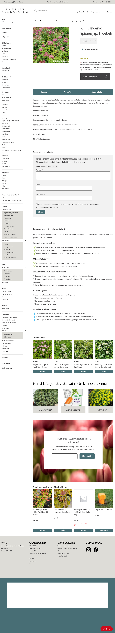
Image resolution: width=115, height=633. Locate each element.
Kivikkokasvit (6, 126)
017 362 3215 (33, 545)
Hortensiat (7, 218)
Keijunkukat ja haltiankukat (10, 120)
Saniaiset (4, 161)
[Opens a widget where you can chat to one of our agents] (106, 629)
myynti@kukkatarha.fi (35, 548)
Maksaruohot (6, 139)
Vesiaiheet (5, 351)
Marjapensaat (6, 240)
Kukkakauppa (6, 43)
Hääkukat (5, 51)
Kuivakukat (5, 56)
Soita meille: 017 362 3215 (102, 2)
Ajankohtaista (18, 2)
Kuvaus (44, 92)
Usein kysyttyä (7, 368)
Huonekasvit (6, 68)
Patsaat (4, 346)
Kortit (3, 53)
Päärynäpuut (8, 279)
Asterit (4, 112)
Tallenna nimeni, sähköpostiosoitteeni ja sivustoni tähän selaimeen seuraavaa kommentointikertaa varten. (67, 205)
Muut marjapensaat (10, 257)
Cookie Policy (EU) (63, 553)
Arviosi (39, 170)
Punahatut (5, 155)
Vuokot (4, 163)
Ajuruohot (5, 107)
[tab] (44, 92)
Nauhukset (5, 144)
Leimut (4, 136)
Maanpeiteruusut (7, 294)
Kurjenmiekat (6, 128)
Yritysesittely (8, 2)
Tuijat (3, 186)
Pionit (3, 153)
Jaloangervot (6, 118)
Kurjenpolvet (6, 131)
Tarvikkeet (5, 314)
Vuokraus (5, 357)
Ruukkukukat (6, 76)
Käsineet (4, 325)
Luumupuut (7, 273)
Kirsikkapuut (8, 271)
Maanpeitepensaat (10, 234)
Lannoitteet (5, 328)
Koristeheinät (6, 87)
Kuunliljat (5, 134)
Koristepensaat (6, 209)
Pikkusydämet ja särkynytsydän (11, 150)
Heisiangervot (8, 215)
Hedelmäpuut (6, 267)
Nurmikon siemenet (8, 340)
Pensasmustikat (9, 252)
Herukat (6, 244)
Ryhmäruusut (6, 299)
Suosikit (97, 12)
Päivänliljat (5, 158)
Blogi (3, 19)
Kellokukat (5, 123)
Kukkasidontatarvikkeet (9, 59)
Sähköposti (41, 194)
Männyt (4, 180)
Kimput (4, 45)
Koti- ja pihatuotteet (8, 320)
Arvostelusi (41, 166)
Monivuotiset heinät (8, 142)
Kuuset (4, 178)
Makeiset (5, 61)
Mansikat (7, 249)
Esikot (4, 115)
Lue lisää (83, 530)
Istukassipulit (6, 100)
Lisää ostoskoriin (90, 77)
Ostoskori (110, 12)
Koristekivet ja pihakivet (9, 317)
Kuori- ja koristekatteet (9, 322)
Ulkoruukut (5, 308)
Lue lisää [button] (42, 371)
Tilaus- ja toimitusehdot (65, 545)
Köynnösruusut (6, 291)
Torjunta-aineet (7, 343)
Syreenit (6, 231)
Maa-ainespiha (8, 334)
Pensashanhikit (8, 228)
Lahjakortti (5, 36)
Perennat (5, 104)
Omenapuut (8, 276)
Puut (3, 264)
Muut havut (5, 188)
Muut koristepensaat (10, 237)
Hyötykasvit (6, 92)
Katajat (4, 175)
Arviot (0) (67, 92)
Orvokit (4, 147)
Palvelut (4, 32)
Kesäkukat (5, 79)
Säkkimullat (7, 337)
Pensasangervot (9, 226)
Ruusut (4, 288)
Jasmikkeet (7, 220)
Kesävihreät (5, 82)
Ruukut (4, 305)
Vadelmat (7, 255)
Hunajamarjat (8, 246)
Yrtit (3, 94)
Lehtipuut (5, 282)
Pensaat (4, 206)
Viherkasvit (5, 70)
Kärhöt (4, 197)
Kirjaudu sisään (84, 12)
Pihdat (4, 183)
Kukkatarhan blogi (7, 22)
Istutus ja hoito (96, 92)
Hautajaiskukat (6, 48)
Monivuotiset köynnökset (10, 194)
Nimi (38, 184)
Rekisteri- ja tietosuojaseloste (67, 548)
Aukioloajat (6, 363)
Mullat (4, 330)
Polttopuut (5, 348)
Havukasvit (5, 172)
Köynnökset (5, 85)
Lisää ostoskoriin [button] (104, 530)
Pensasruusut (6, 296)
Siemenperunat (6, 97)
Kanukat (6, 223)
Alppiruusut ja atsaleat (11, 212)
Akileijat (4, 109)
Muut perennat (6, 166)
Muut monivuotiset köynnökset (12, 200)
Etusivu (37, 21)
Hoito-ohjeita (6, 28)
